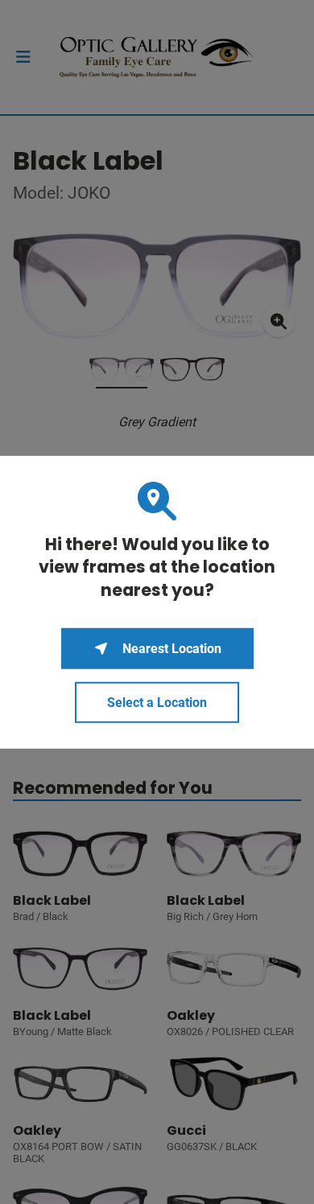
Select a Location (157, 702)
